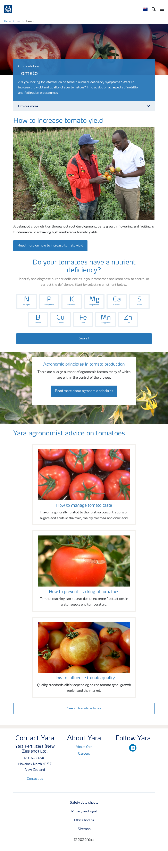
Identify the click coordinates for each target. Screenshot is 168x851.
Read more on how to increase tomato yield (50, 245)
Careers (84, 753)
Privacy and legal (84, 811)
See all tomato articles (84, 708)
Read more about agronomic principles (84, 391)
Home (7, 21)
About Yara (84, 747)
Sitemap (84, 829)
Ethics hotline (84, 820)
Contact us (35, 779)
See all (84, 338)
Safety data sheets (84, 802)
